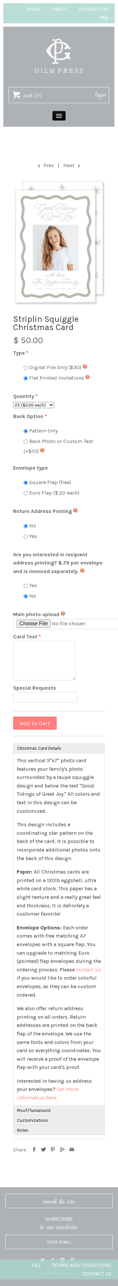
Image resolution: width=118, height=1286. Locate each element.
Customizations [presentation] (32, 1120)
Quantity (23, 396)
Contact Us (93, 9)
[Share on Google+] (62, 1150)
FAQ (103, 17)
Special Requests (34, 688)
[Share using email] (71, 1150)
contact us (88, 969)
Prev (48, 165)
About (60, 9)
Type (19, 353)
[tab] (59, 748)
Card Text (25, 636)
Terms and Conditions (81, 1265)
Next (69, 165)
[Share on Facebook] (34, 1150)
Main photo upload (36, 614)
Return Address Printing (42, 511)
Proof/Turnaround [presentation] (33, 1110)
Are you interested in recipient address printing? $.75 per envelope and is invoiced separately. (58, 562)
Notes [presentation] (23, 1130)
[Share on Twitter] (43, 1150)
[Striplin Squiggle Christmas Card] (59, 242)
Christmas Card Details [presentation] (39, 748)
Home (34, 9)
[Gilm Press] (59, 36)
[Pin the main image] (52, 1150)
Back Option (28, 416)
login (100, 95)
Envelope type (30, 468)
